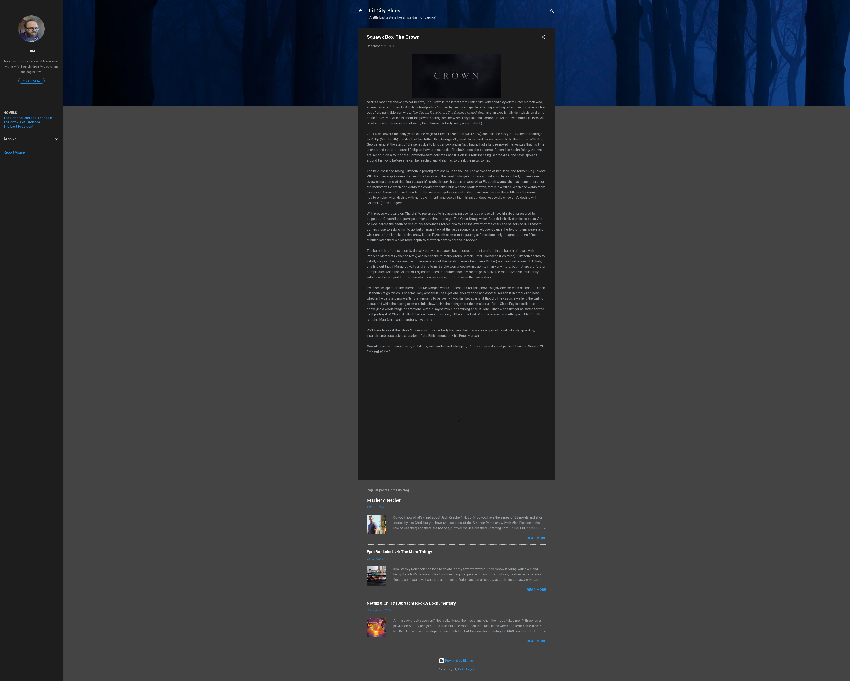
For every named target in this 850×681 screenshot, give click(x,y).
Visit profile (31, 80)
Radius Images (466, 669)
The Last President (18, 126)
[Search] (552, 12)
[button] (543, 37)
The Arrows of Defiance (22, 122)
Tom (31, 51)
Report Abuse (14, 152)
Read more (536, 538)
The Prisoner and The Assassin (28, 118)
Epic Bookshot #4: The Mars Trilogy (399, 551)
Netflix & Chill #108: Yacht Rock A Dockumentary (411, 603)
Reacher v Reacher (384, 500)
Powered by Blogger (459, 661)
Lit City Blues (384, 11)
